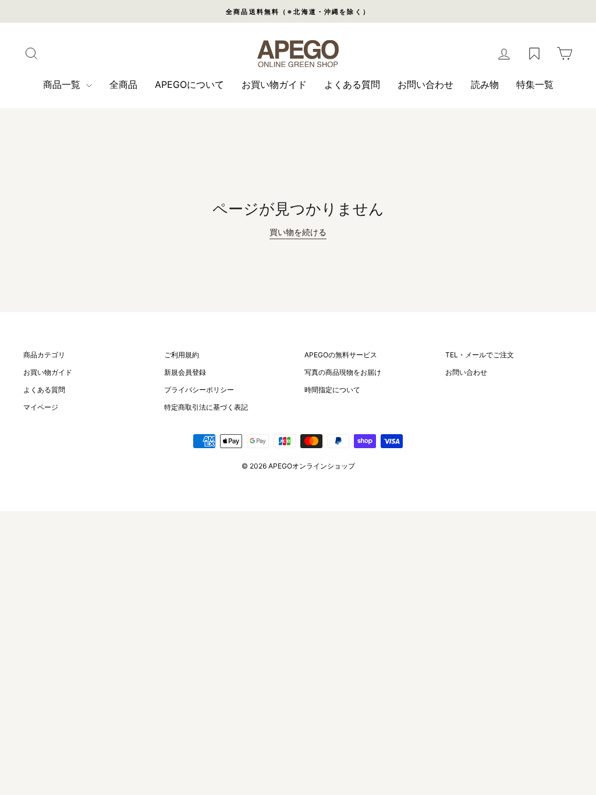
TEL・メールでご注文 (479, 354)
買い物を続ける (298, 232)
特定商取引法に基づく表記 (206, 407)
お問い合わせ (425, 84)
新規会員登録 (185, 372)
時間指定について (332, 389)
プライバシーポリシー (199, 389)
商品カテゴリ (44, 354)
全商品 (123, 84)
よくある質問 (352, 84)
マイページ (40, 407)
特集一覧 (535, 84)
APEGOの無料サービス (340, 354)
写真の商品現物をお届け (342, 372)
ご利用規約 (181, 354)
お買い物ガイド (274, 84)
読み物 (485, 84)
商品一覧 (63, 84)
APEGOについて (189, 84)
